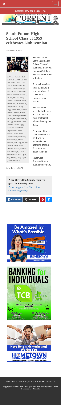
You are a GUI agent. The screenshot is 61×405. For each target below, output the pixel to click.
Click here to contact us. (44, 381)
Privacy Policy (46, 386)
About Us (36, 389)
